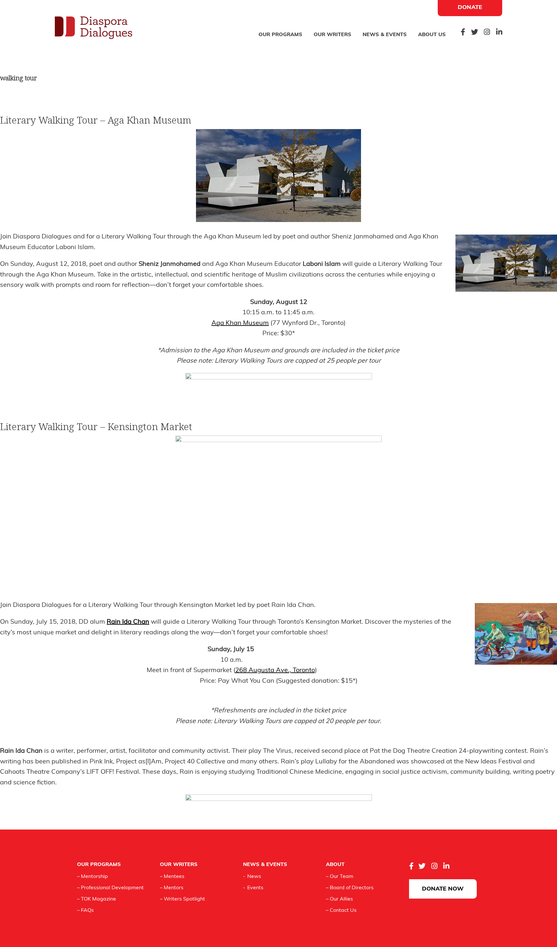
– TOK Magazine (96, 899)
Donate (470, 8)
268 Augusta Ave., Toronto (275, 670)
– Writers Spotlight (182, 899)
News (254, 876)
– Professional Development (110, 888)
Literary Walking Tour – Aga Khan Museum (95, 120)
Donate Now (443, 889)
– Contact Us (341, 910)
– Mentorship (92, 876)
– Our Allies (339, 899)
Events (255, 888)
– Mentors (171, 888)
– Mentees (172, 876)
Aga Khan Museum (240, 323)
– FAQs (85, 910)
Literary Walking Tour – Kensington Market (96, 426)
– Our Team (339, 876)
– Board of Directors (350, 888)
